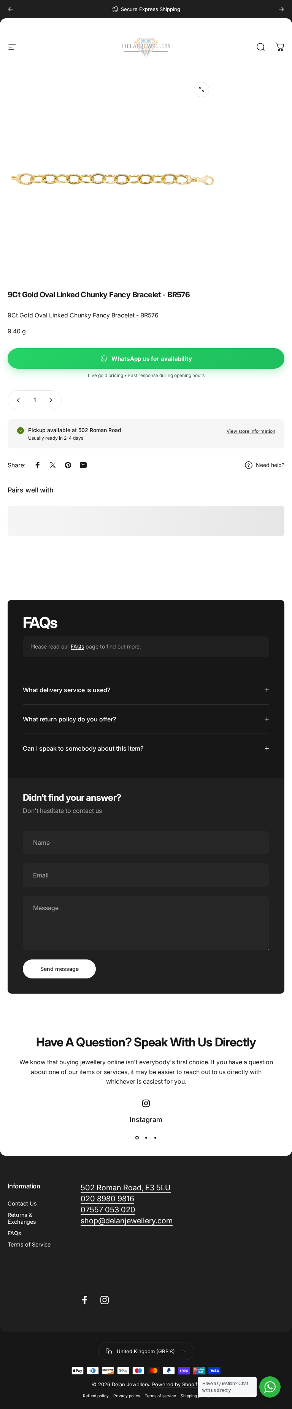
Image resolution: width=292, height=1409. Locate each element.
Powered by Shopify (176, 1384)
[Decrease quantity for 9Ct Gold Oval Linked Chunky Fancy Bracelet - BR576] (16, 400)
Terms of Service (29, 1244)
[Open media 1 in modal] (201, 89)
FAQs (77, 646)
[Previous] (10, 9)
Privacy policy (126, 1395)
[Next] (281, 9)
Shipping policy (195, 1395)
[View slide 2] (146, 1137)
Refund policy (96, 1395)
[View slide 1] (136, 1137)
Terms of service (160, 1395)
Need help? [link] (270, 465)
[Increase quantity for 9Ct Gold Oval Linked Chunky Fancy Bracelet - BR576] (52, 400)
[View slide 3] (155, 1137)
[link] (127, 1221)
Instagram (146, 1119)
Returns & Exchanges (22, 1218)
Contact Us (22, 1203)
